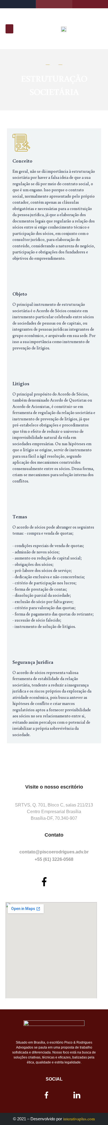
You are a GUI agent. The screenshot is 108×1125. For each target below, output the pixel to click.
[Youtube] (64, 882)
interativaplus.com (79, 1118)
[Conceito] (21, 143)
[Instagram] (25, 882)
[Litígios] (21, 365)
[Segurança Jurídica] (21, 644)
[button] (9, 28)
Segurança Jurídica (32, 662)
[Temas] (21, 498)
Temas (19, 516)
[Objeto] (21, 276)
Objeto (19, 293)
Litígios (20, 383)
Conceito (22, 160)
